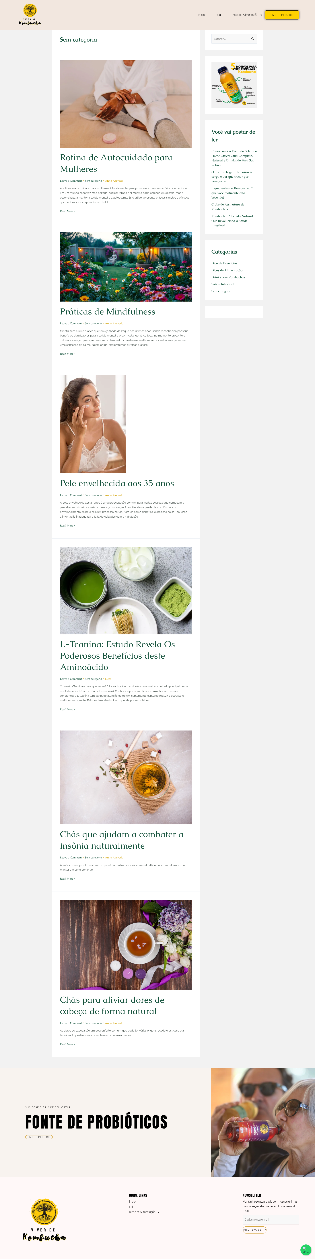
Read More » (67, 211)
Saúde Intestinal (222, 284)
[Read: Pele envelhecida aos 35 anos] (93, 423)
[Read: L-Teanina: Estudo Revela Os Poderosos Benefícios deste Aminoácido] (126, 590)
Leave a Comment (71, 180)
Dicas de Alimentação (245, 15)
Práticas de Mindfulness (107, 311)
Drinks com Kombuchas (228, 277)
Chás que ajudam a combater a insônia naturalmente (121, 839)
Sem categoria (93, 180)
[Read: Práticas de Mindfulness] (126, 266)
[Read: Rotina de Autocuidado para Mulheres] (126, 103)
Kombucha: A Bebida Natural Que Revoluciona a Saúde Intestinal (232, 220)
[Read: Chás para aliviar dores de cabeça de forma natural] (126, 944)
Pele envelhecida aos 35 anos (117, 483)
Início (201, 15)
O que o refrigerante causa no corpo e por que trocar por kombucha (232, 176)
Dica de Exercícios (224, 263)
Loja (218, 15)
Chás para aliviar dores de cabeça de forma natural (112, 1005)
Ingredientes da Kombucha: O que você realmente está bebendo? (232, 192)
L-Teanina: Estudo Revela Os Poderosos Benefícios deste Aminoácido (117, 655)
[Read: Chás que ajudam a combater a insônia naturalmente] (126, 777)
